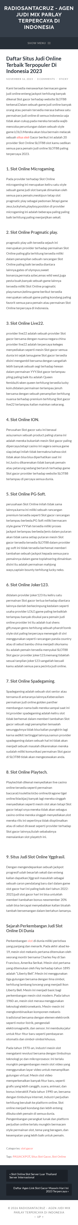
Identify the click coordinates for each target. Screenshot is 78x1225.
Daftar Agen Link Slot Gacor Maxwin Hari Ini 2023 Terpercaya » (41, 1190)
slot (30, 941)
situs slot (23, 137)
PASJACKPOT (21, 1156)
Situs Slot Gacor (41, 1156)
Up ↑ (40, 1216)
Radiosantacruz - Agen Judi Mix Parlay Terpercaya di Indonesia (39, 17)
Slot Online (59, 1156)
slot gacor (27, 1148)
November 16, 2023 (19, 78)
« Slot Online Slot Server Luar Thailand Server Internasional (33, 1176)
